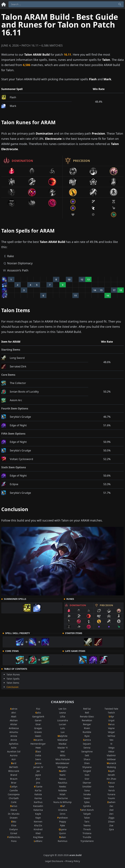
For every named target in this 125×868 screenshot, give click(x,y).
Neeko (62, 786)
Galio (38, 712)
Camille (14, 790)
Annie (14, 739)
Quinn (62, 833)
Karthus (38, 802)
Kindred (38, 829)
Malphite (62, 735)
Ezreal (13, 833)
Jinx (38, 782)
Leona (62, 712)
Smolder (86, 786)
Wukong (111, 767)
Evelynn (13, 829)
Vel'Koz (111, 735)
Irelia (38, 755)
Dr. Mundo (13, 813)
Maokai (62, 743)
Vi (111, 743)
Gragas (38, 728)
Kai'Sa (38, 790)
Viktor (111, 751)
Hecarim (38, 739)
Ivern (38, 759)
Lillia (62, 716)
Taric (87, 821)
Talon (87, 817)
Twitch (111, 712)
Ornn (62, 813)
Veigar (111, 732)
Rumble (87, 732)
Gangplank (38, 716)
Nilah (62, 794)
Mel (63, 751)
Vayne (111, 728)
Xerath (111, 774)
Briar (13, 782)
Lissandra (62, 720)
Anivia (13, 735)
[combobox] (66, 4)
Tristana (87, 833)
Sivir (87, 778)
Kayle (38, 813)
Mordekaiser (62, 763)
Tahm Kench (87, 809)
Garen (38, 720)
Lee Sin (62, 708)
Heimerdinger (38, 743)
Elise (13, 825)
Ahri (13, 712)
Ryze (87, 735)
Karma (38, 798)
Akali (13, 716)
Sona (87, 790)
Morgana (63, 767)
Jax (38, 770)
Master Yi (62, 747)
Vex (111, 739)
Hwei (38, 747)
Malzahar (62, 739)
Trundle (87, 837)
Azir (14, 759)
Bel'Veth (13, 767)
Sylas (87, 802)
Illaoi (38, 751)
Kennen (38, 821)
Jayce (38, 774)
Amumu (13, 732)
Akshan (14, 720)
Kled (38, 833)
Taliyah (87, 813)
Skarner (87, 782)
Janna (38, 763)
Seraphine (87, 751)
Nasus (62, 778)
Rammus (62, 841)
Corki (13, 802)
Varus (111, 724)
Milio (62, 755)
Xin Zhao (111, 778)
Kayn (38, 817)
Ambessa (14, 728)
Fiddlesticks (13, 837)
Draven (14, 817)
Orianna (62, 809)
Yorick (111, 790)
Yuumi (111, 798)
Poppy (62, 821)
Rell (87, 712)
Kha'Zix (38, 825)
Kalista (38, 794)
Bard (13, 763)
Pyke (62, 825)
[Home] (3, 3)
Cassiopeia (14, 794)
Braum (13, 778)
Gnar (38, 724)
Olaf (62, 806)
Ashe (13, 747)
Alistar (13, 724)
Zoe (111, 825)
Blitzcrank (13, 770)
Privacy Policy (72, 861)
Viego (111, 747)
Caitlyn (13, 786)
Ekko (13, 821)
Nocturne (62, 798)
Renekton (87, 720)
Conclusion (13, 686)
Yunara (111, 794)
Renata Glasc (87, 716)
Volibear (111, 759)
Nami (62, 774)
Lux (62, 732)
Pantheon (62, 817)
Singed (87, 770)
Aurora (13, 755)
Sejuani (87, 743)
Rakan (62, 837)
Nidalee (62, 790)
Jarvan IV (38, 767)
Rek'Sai (87, 708)
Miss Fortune (63, 759)
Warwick (111, 763)
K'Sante (38, 786)
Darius (13, 806)
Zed (111, 809)
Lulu (62, 728)
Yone (111, 786)
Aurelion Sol (13, 751)
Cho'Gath (14, 798)
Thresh (87, 829)
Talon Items (13, 682)
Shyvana (86, 767)
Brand (13, 774)
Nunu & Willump (62, 802)
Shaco (87, 759)
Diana (14, 809)
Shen (87, 763)
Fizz (38, 708)
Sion (87, 774)
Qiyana (62, 829)
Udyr (111, 716)
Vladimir (111, 755)
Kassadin (38, 806)
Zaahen (111, 802)
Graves (38, 732)
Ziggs (111, 817)
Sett (87, 755)
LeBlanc (38, 841)
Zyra (111, 829)
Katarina (38, 809)
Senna (86, 747)
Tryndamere (87, 841)
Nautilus (62, 782)
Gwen (38, 735)
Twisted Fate (111, 708)
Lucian (62, 724)
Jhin (38, 778)
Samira (87, 739)
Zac (111, 806)
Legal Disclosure (54, 861)
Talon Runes (13, 674)
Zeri (111, 813)
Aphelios (13, 743)
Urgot (111, 720)
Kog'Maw (38, 837)
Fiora (13, 841)
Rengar (87, 724)
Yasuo (111, 782)
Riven (87, 728)
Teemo (86, 825)
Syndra (87, 806)
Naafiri (62, 770)
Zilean (111, 821)
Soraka (87, 794)
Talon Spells (13, 678)
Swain (87, 798)
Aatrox (13, 708)
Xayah (111, 770)
